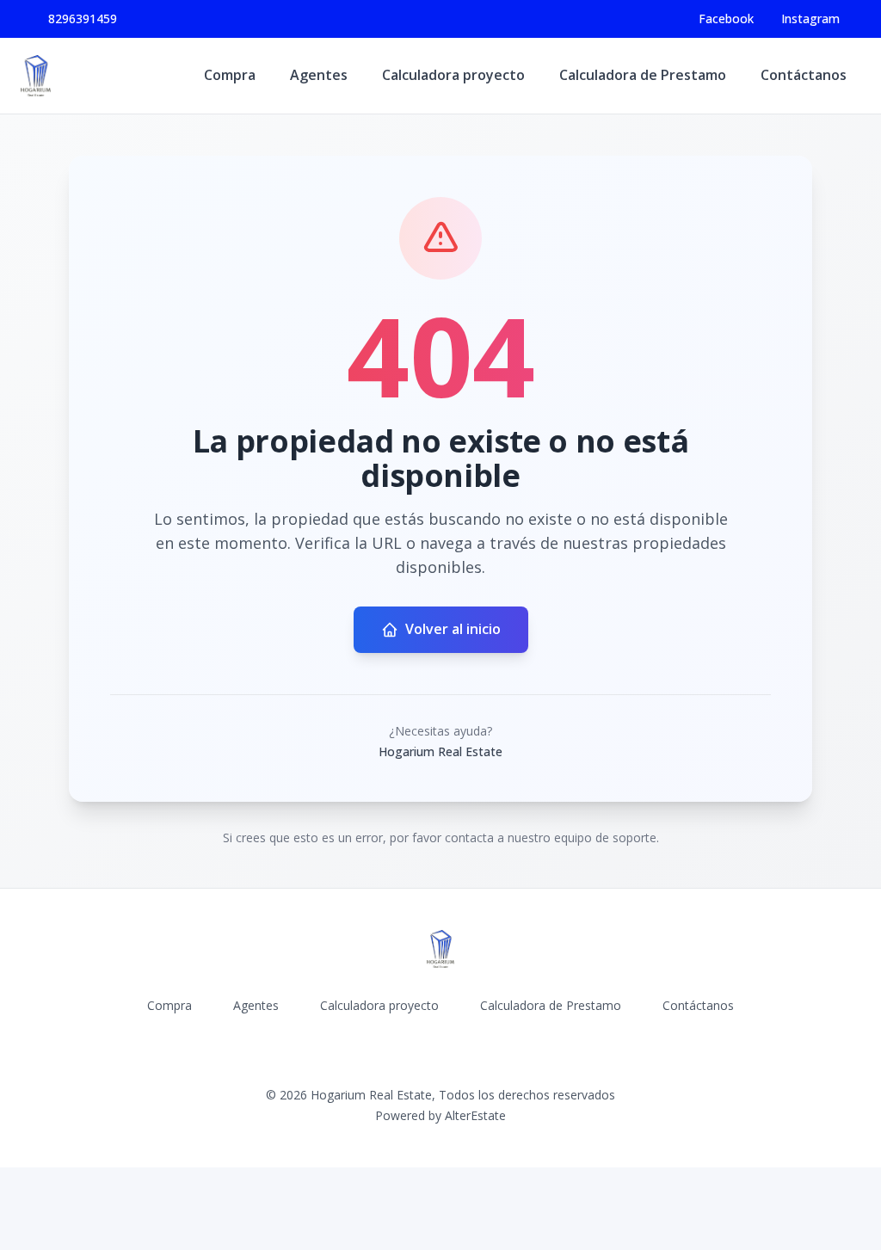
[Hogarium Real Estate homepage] (36, 75)
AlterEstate (475, 1115)
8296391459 (82, 18)
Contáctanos (804, 74)
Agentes (319, 74)
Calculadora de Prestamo (642, 74)
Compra (230, 74)
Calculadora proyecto (453, 74)
